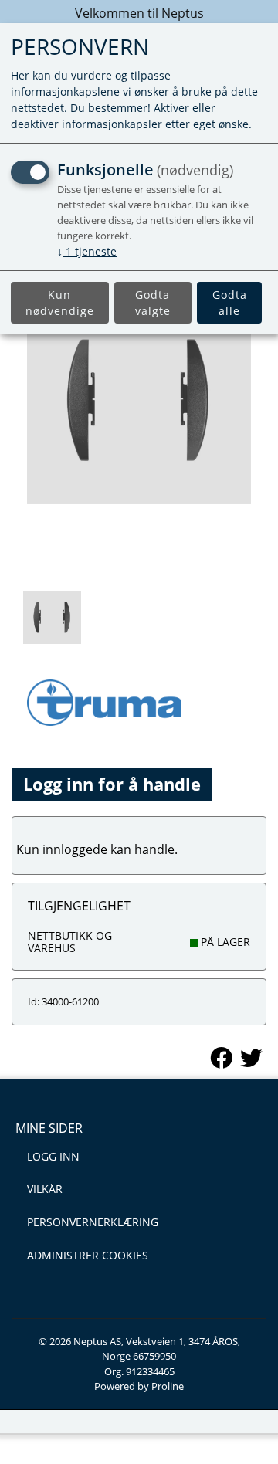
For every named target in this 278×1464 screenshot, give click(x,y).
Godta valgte (153, 302)
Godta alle (229, 302)
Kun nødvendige (59, 302)
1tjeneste (87, 251)
